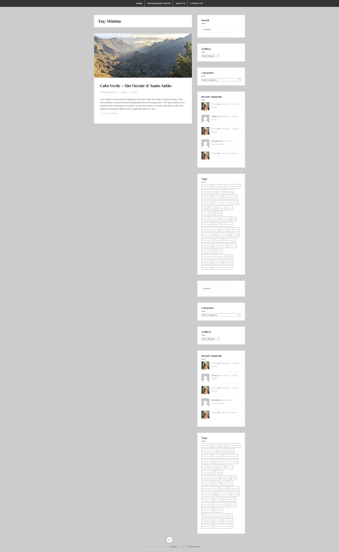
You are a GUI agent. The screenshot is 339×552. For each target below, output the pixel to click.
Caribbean (206, 197)
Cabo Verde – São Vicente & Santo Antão (135, 85)
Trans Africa (207, 251)
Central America (230, 197)
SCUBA (218, 240)
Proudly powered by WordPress (153, 546)
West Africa (206, 267)
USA (230, 256)
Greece (229, 208)
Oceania (235, 235)
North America (208, 235)
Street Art (232, 246)
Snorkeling (206, 246)
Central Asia (207, 202)
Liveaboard (207, 224)
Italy (234, 219)
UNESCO (218, 251)
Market (223, 229)
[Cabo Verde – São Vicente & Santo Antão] (142, 58)
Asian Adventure (209, 192)
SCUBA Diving (229, 240)
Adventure (206, 186)
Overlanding (207, 240)
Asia (222, 186)
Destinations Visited (159, 3)
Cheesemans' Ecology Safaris (226, 202)
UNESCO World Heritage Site (214, 256)
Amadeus (182, 546)
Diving (212, 208)
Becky (124, 92)
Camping (229, 192)
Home (139, 3)
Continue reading (112, 114)
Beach (220, 192)
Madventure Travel (210, 229)
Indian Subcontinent (210, 219)
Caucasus (217, 197)
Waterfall (217, 262)
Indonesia (225, 219)
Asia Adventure (233, 186)
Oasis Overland (223, 235)
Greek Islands (207, 213)
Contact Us (196, 3)
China (204, 208)
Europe (221, 208)
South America (220, 246)
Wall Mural (206, 262)
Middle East (233, 229)
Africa (134, 92)
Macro (217, 224)
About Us (181, 3)
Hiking (219, 213)
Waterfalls (228, 262)
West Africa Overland (222, 267)
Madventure (227, 224)
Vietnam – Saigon (228, 153)
